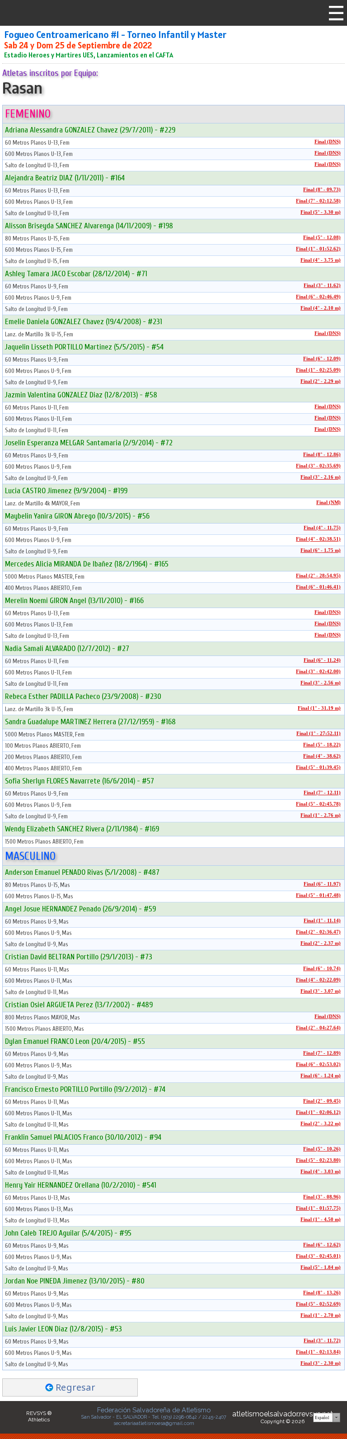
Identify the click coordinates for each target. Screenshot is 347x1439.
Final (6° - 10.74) (322, 968)
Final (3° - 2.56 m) (320, 682)
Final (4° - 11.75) (322, 527)
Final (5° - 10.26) (322, 1148)
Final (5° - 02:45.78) (318, 804)
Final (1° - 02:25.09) (318, 370)
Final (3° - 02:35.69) (318, 465)
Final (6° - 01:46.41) (318, 587)
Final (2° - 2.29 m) (320, 381)
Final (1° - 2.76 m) (320, 815)
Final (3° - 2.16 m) (320, 477)
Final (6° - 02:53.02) (318, 1064)
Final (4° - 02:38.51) (318, 539)
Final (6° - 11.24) (322, 660)
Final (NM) (328, 502)
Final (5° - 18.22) (322, 744)
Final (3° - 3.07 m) (320, 991)
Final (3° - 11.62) (322, 285)
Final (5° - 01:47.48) (318, 895)
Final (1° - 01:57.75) (318, 1208)
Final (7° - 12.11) (322, 792)
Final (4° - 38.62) (322, 756)
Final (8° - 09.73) (322, 189)
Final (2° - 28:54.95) (318, 575)
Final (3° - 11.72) (322, 1340)
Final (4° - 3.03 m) (320, 1171)
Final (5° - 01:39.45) (318, 767)
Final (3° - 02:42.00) (318, 671)
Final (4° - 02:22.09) (318, 979)
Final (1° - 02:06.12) (318, 1112)
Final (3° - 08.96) (322, 1196)
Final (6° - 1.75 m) (320, 550)
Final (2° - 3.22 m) (320, 1123)
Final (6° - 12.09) (322, 358)
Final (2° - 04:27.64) (318, 1027)
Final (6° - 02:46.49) (318, 296)
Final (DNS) (327, 141)
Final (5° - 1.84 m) (320, 1267)
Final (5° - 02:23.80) (318, 1160)
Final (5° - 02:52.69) (318, 1304)
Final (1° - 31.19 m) (319, 708)
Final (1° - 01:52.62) (318, 248)
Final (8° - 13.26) (322, 1292)
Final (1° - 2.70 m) (320, 1315)
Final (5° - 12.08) (322, 237)
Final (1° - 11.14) (322, 920)
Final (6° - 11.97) (322, 884)
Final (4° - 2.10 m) (320, 308)
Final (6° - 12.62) (322, 1244)
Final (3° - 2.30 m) (320, 1363)
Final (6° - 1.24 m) (320, 1075)
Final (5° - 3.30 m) (320, 212)
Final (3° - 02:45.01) (318, 1256)
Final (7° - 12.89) (322, 1053)
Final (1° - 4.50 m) (320, 1219)
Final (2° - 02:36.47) (318, 931)
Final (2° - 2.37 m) (320, 943)
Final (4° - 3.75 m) (320, 260)
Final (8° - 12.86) (322, 454)
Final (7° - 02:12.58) (318, 200)
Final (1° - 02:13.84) (318, 1351)
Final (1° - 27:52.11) (318, 733)
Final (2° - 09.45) (322, 1101)
